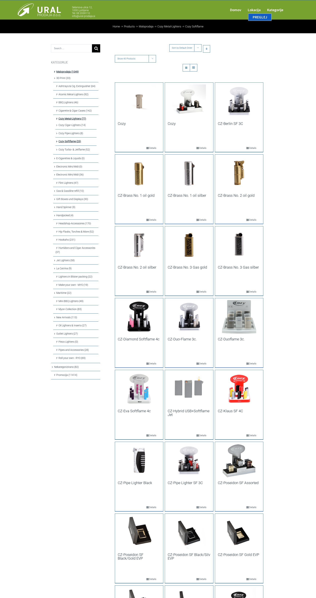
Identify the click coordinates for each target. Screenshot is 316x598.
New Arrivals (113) (66, 317)
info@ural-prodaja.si (83, 16)
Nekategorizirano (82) (66, 366)
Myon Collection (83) (70, 309)
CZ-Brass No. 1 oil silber (187, 195)
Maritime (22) (64, 292)
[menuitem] (239, 10)
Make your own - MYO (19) (73, 284)
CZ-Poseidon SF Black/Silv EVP (189, 556)
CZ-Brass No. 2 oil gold (236, 195)
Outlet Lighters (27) (67, 333)
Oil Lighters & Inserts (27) (73, 325)
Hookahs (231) (67, 239)
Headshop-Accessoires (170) (75, 223)
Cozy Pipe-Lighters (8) (71, 133)
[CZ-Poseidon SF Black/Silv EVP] (189, 532)
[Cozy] (139, 101)
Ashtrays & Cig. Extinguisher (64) (77, 86)
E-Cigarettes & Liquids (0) (70, 158)
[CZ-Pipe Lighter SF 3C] (189, 460)
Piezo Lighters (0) (68, 341)
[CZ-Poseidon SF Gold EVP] (239, 532)
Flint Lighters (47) (68, 182)
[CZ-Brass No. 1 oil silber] (189, 173)
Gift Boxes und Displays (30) (72, 199)
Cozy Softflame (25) (70, 141)
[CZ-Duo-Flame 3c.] (189, 317)
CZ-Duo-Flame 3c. (182, 339)
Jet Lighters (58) (65, 260)
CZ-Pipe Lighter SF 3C (185, 483)
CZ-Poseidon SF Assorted (238, 483)
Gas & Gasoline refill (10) (70, 190)
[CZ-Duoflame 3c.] (239, 317)
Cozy (122, 123)
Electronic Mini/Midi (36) (70, 174)
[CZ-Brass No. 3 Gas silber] (239, 245)
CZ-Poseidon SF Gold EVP (238, 555)
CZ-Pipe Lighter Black (135, 483)
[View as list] (193, 67)
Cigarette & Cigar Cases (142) (75, 110)
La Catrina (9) (64, 268)
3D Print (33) (63, 78)
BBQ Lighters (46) (68, 102)
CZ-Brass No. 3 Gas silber (238, 267)
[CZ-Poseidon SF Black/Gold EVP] (139, 532)
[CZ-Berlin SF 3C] (239, 101)
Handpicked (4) (65, 215)
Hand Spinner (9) (65, 207)
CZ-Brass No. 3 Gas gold (187, 267)
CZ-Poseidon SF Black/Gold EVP (130, 556)
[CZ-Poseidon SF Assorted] (239, 460)
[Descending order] (206, 49)
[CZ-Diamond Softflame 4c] (139, 317)
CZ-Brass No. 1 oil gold (136, 195)
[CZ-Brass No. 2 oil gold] (239, 173)
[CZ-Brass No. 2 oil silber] (139, 245)
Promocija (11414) (66, 374)
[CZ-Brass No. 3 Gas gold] (189, 245)
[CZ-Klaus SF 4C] (239, 388)
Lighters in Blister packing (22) (76, 276)
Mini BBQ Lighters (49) (71, 301)
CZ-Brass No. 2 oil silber (137, 267)
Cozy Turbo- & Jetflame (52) (74, 149)
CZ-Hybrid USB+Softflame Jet (188, 412)
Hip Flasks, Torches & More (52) (76, 231)
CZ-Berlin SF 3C (230, 123)
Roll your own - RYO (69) (72, 357)
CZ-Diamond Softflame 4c (138, 339)
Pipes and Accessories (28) (74, 349)
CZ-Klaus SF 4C (230, 411)
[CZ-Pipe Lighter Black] (139, 460)
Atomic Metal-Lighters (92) (74, 94)
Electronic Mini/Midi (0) (69, 166)
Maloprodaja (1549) (67, 71)
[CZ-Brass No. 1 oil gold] (139, 173)
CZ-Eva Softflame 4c (134, 411)
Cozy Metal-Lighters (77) (72, 118)
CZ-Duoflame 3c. (231, 339)
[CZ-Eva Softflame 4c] (139, 388)
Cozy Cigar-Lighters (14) (72, 125)
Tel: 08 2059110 (81, 13)
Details (150, 148)
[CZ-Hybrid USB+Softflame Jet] (189, 388)
